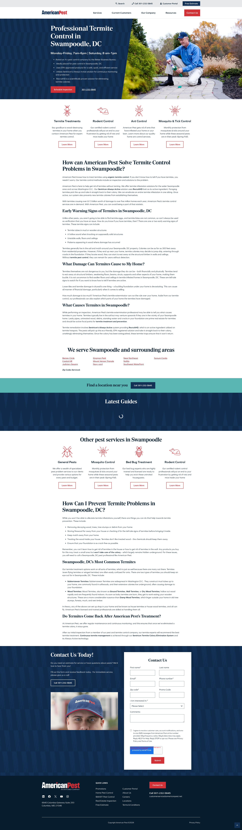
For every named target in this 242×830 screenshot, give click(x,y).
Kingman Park (99, 358)
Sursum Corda (160, 358)
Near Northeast (131, 358)
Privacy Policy (194, 823)
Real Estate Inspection (106, 801)
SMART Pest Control (105, 797)
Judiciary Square (70, 364)
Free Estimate (191, 3)
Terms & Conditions (131, 805)
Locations (127, 801)
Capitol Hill (67, 361)
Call (151, 793)
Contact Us (192, 12)
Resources (171, 12)
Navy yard (98, 364)
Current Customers (121, 12)
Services (97, 12)
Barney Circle (68, 358)
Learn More (67, 144)
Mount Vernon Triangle (103, 361)
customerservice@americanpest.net (165, 796)
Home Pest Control (104, 793)
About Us (127, 793)
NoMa (126, 361)
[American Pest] (54, 12)
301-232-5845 (162, 793)
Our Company (148, 12)
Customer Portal (170, 3)
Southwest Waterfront (134, 364)
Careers (126, 797)
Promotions (101, 789)
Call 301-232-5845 (144, 3)
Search (121, 3)
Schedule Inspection (63, 89)
